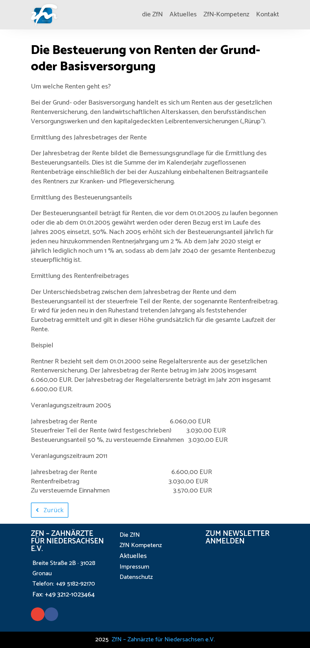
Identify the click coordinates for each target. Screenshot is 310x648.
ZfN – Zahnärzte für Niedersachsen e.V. (163, 640)
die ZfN (152, 14)
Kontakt (267, 14)
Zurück (54, 510)
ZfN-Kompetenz (226, 14)
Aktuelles (183, 14)
